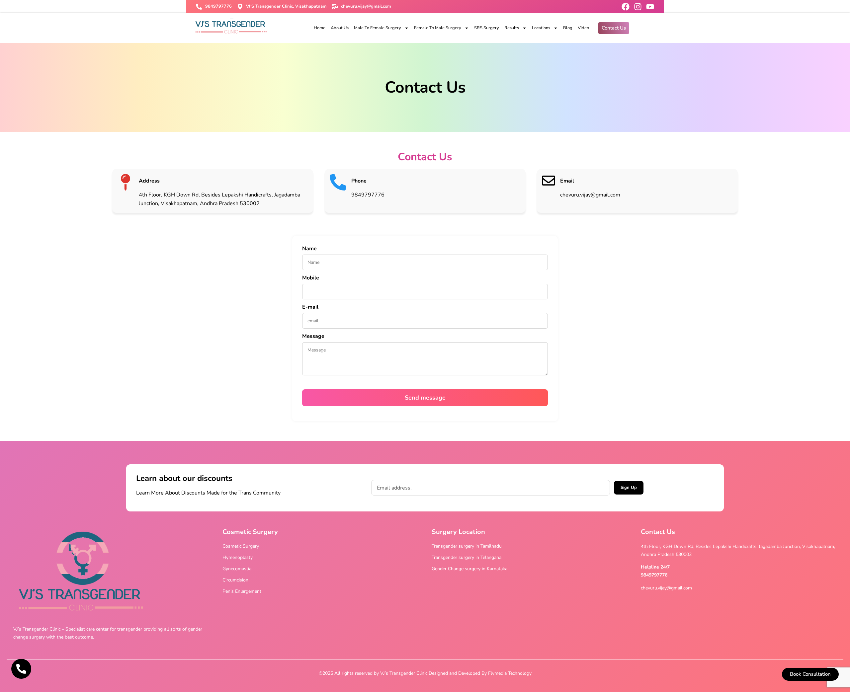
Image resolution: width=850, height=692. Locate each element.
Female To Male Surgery (437, 28)
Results (511, 28)
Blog (567, 28)
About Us (340, 28)
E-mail (310, 307)
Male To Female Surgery (377, 28)
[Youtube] (650, 7)
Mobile (310, 278)
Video (583, 28)
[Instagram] (638, 7)
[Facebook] (626, 7)
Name (309, 249)
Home (319, 28)
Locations (541, 28)
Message (313, 337)
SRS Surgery (486, 28)
